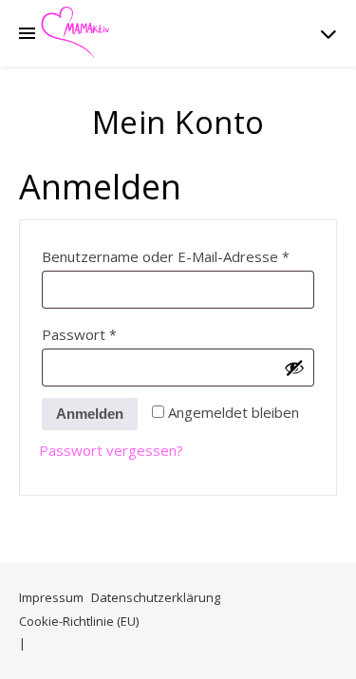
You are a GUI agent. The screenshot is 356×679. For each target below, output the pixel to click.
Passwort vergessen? (111, 450)
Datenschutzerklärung (155, 597)
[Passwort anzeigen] (294, 367)
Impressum (51, 597)
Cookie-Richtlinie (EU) (79, 621)
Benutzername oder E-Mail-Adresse (178, 256)
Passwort (117, 334)
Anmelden (89, 414)
